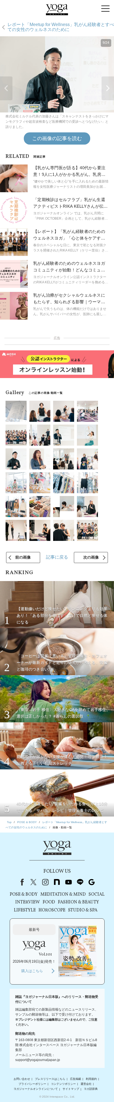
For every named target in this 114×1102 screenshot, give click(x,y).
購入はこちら (32, 971)
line (80, 882)
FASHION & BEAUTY (78, 902)
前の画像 (23, 557)
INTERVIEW (27, 902)
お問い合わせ (22, 1078)
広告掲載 (75, 1078)
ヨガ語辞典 (91, 1089)
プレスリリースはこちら (50, 1078)
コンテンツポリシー (63, 1083)
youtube (68, 882)
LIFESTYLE (25, 910)
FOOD (49, 902)
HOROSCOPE (51, 910)
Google (91, 882)
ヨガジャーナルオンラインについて (36, 1089)
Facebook (21, 882)
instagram (45, 882)
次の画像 (91, 557)
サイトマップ (71, 1089)
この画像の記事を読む (57, 138)
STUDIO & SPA (82, 910)
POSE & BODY (24, 895)
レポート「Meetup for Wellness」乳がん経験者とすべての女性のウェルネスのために (60, 27)
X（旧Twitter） (33, 882)
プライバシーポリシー (32, 1083)
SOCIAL (97, 895)
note (56, 882)
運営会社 (86, 1083)
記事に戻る (57, 557)
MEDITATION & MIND (63, 895)
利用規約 (91, 1078)
